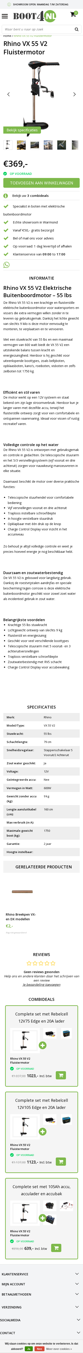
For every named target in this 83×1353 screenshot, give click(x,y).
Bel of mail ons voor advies (33, 238)
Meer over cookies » (59, 1349)
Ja (28, 1349)
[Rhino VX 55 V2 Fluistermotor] (25, 1040)
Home (7, 36)
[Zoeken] (77, 29)
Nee (39, 1349)
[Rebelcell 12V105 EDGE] (66, 1119)
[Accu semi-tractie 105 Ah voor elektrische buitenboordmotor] (49, 1220)
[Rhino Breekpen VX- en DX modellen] (22, 893)
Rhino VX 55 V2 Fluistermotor (33, 36)
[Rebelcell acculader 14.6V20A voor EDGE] (49, 1033)
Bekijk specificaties (22, 130)
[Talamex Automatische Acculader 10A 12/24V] (66, 1206)
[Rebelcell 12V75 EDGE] (66, 1033)
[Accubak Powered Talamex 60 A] (49, 1206)
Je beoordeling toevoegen (41, 984)
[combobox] (41, 29)
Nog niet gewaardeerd (16, 932)
